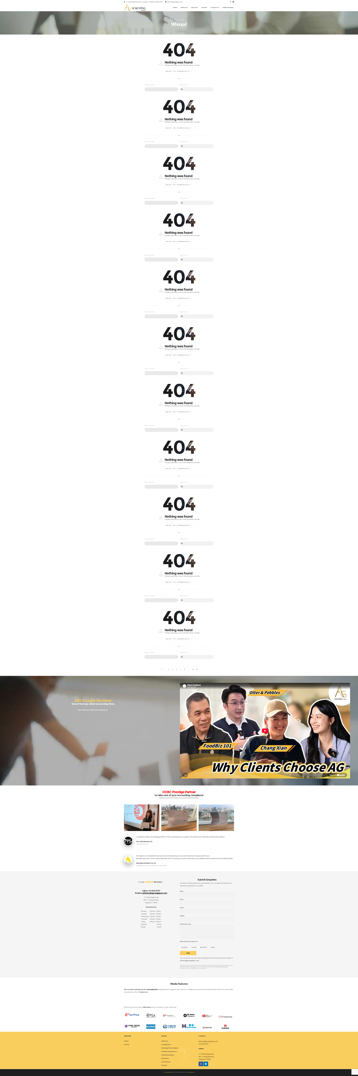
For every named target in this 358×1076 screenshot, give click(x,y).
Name (181, 891)
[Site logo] (135, 7)
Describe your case (185, 924)
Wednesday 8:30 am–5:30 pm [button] (151, 916)
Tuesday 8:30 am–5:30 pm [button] (151, 914)
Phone (182, 907)
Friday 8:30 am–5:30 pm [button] (151, 922)
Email (181, 899)
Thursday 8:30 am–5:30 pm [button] (151, 919)
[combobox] (161, 89)
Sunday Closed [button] (151, 927)
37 (193, 669)
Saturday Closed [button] (151, 924)
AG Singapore (167, 1072)
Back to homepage (178, 71)
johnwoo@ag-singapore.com (189, 960)
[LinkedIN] (233, 2)
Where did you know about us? (189, 941)
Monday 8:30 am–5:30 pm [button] (151, 911)
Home (176, 20)
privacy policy (221, 966)
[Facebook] (230, 2)
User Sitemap (190, 1072)
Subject (182, 916)
